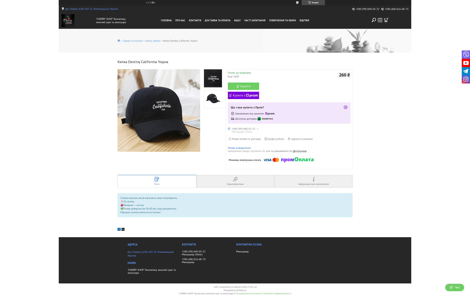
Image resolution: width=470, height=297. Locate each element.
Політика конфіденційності (277, 293)
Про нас (180, 20)
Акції (237, 20)
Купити (245, 86)
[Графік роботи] (380, 20)
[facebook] (119, 230)
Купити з (239, 95)
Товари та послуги (133, 40)
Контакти (195, 20)
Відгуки (304, 20)
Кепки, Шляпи (153, 40)
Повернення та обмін (282, 20)
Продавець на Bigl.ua (235, 290)
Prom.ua (252, 286)
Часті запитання (254, 20)
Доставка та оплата (217, 20)
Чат (457, 287)
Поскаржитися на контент (248, 293)
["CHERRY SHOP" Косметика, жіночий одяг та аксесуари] (78, 20)
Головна (166, 20)
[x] (123, 230)
